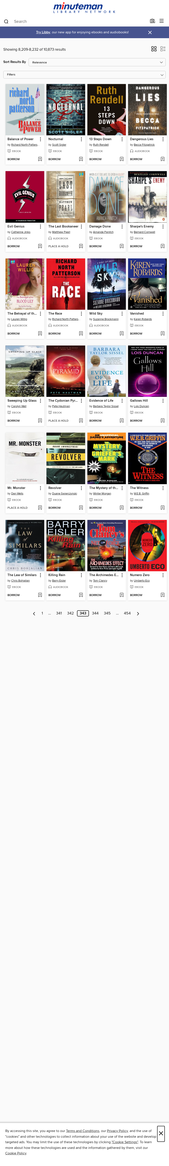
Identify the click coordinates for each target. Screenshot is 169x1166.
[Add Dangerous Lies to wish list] (162, 159)
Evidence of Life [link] (101, 401)
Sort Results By (14, 62)
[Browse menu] (162, 21)
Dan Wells (17, 493)
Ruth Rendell (101, 145)
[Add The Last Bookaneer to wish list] (81, 246)
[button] (154, 50)
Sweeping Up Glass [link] (22, 401)
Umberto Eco (142, 580)
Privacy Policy (117, 1131)
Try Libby (43, 32)
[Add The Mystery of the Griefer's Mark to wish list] (121, 508)
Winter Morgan (102, 493)
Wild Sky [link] (96, 314)
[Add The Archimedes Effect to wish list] (121, 595)
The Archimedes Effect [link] (104, 575)
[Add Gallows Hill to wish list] (162, 421)
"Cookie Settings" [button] (125, 1142)
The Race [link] (55, 314)
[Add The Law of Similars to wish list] (40, 595)
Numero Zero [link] (140, 575)
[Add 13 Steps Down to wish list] (121, 159)
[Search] (6, 21)
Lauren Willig (19, 319)
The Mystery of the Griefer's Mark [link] (104, 488)
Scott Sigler (59, 145)
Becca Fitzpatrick (144, 145)
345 (107, 613)
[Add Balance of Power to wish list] (40, 159)
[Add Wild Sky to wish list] (121, 334)
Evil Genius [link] (15, 227)
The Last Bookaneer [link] (63, 227)
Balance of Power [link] (20, 139)
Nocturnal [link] (55, 139)
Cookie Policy (15, 1153)
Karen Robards (143, 319)
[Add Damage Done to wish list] (121, 246)
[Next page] (138, 613)
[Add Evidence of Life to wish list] (121, 421)
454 (127, 613)
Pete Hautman (61, 406)
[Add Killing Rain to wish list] (81, 595)
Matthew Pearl (61, 232)
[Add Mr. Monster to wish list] (40, 508)
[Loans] (153, 22)
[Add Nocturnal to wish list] (81, 159)
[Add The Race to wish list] (81, 334)
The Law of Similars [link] (22, 575)
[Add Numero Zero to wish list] (162, 595)
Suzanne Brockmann (106, 319)
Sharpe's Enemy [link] (142, 227)
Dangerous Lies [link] (141, 139)
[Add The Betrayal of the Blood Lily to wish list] (40, 334)
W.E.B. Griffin (141, 493)
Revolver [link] (54, 488)
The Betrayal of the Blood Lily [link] (22, 314)
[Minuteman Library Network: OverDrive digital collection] (84, 8)
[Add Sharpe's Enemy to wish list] (162, 246)
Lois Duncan (141, 406)
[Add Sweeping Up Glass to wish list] (40, 421)
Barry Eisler (59, 580)
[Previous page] (34, 613)
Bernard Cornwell (144, 232)
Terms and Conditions (82, 1131)
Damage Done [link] (100, 227)
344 (95, 613)
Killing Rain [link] (56, 575)
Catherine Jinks (20, 232)
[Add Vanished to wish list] (162, 334)
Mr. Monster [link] (16, 488)
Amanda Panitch (103, 232)
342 (70, 613)
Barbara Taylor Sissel (106, 406)
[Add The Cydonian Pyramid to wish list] (81, 421)
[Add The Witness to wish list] (162, 508)
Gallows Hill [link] (139, 401)
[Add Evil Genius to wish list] (40, 246)
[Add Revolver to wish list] (81, 508)
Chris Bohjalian (20, 580)
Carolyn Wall (18, 406)
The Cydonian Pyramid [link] (63, 401)
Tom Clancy (100, 580)
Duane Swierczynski (64, 493)
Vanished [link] (137, 314)
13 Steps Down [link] (100, 139)
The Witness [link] (139, 488)
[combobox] (75, 21)
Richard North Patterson (25, 145)
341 (59, 613)
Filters (11, 75)
